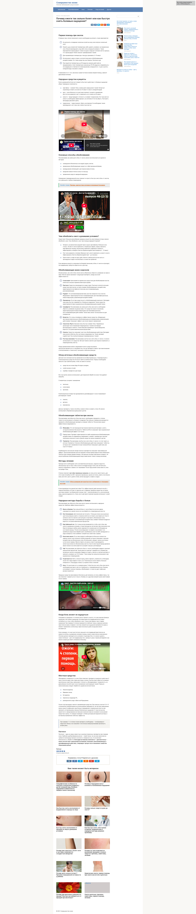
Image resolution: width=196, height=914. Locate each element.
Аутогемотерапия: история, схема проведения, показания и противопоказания (127, 22)
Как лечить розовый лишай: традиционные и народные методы (131, 29)
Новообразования (73, 9)
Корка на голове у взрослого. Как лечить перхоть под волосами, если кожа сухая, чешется (131, 55)
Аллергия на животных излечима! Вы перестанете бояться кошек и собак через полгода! (130, 46)
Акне (83, 9)
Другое (109, 9)
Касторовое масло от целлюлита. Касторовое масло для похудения (131, 63)
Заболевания (61, 9)
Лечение (90, 9)
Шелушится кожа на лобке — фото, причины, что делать (127, 70)
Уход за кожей (100, 9)
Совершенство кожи (66, 2)
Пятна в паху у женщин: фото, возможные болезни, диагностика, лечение (132, 37)
